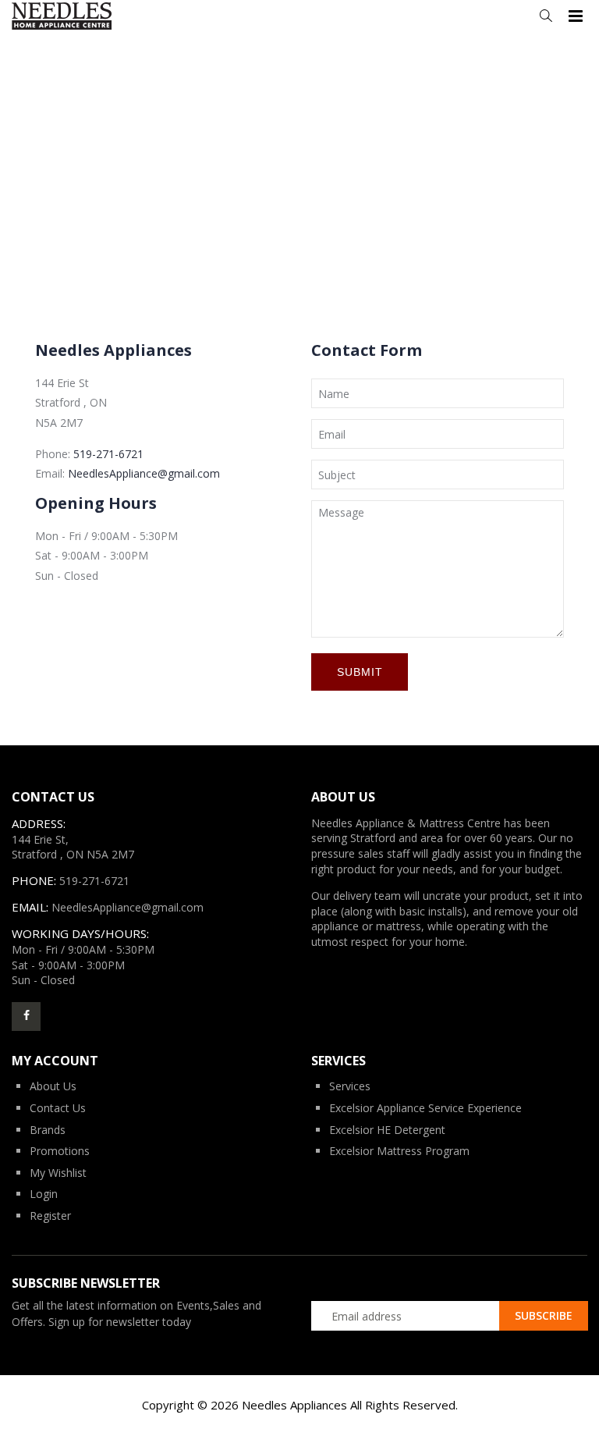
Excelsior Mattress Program (399, 1150)
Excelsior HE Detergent (387, 1129)
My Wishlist (58, 1172)
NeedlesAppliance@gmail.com (144, 473)
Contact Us (58, 1107)
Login (44, 1193)
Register (50, 1215)
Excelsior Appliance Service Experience (425, 1107)
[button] (545, 16)
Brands (48, 1129)
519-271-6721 (108, 453)
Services (349, 1086)
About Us (53, 1086)
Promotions (60, 1150)
